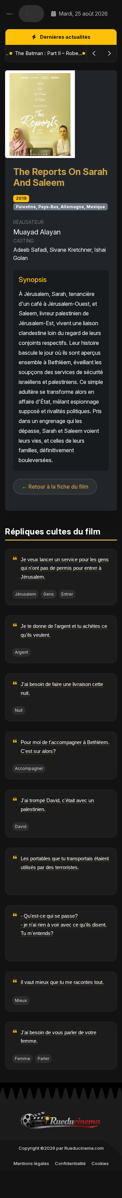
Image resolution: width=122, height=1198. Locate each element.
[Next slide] (109, 53)
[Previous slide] (94, 53)
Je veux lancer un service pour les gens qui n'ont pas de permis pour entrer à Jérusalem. (65, 568)
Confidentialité (70, 1163)
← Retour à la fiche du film (55, 486)
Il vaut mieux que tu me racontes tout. (62, 982)
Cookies (100, 1163)
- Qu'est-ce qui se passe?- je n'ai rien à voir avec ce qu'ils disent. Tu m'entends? (64, 924)
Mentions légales (31, 1163)
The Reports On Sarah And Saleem (60, 177)
